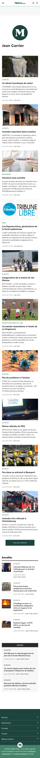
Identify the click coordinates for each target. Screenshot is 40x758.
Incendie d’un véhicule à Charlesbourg (14, 519)
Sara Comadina (30, 594)
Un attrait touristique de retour (17, 83)
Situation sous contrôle (13, 177)
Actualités (5, 79)
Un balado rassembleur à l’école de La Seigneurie (19, 327)
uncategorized (6, 174)
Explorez (20, 645)
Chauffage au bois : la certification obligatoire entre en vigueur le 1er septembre (23, 606)
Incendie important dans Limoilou (19, 131)
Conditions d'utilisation (20, 754)
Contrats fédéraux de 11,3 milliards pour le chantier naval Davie (24, 569)
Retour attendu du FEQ (13, 426)
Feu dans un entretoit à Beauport (18, 472)
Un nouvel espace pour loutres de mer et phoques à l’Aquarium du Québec (20, 669)
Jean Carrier (17, 100)
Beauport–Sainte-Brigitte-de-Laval (12, 323)
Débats (4, 223)
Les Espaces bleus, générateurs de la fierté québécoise (19, 227)
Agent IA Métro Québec (19, 577)
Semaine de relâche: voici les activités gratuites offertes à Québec (20, 684)
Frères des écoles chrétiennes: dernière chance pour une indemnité (25, 588)
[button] (2, 3)
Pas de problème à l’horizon (16, 377)
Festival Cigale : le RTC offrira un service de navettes (23, 624)
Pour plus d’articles (20, 543)
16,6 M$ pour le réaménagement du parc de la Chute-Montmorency (19, 654)
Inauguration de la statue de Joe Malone (18, 279)
